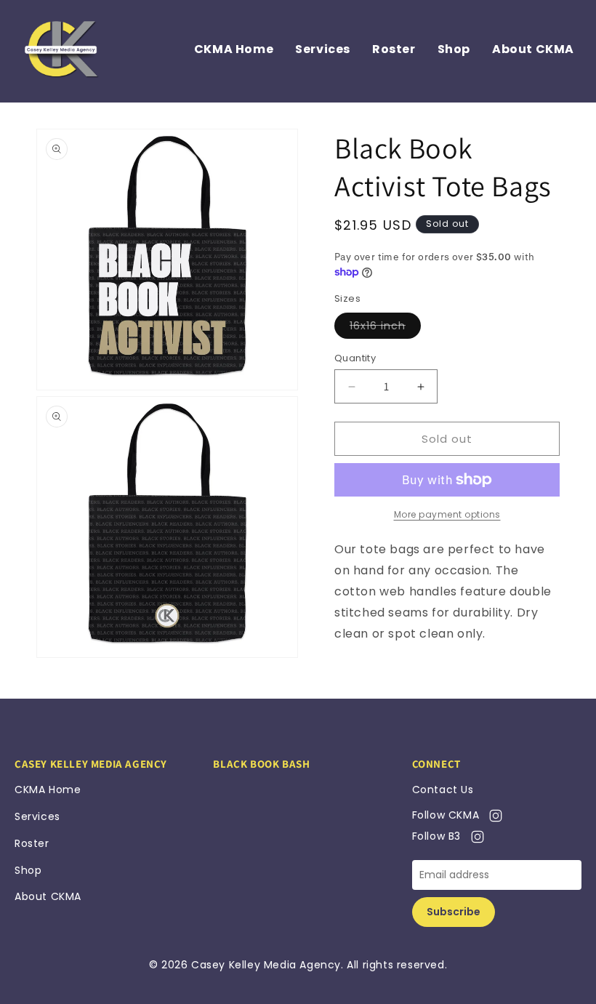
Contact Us (443, 789)
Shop (454, 49)
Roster (394, 49)
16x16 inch (378, 325)
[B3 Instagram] (474, 836)
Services (322, 49)
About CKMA (533, 49)
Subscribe (453, 911)
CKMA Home (233, 49)
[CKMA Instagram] (493, 815)
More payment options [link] (447, 514)
